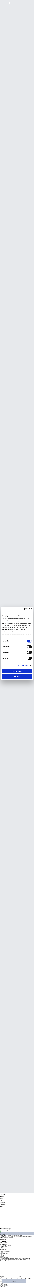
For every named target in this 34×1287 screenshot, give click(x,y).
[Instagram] (1, 1242)
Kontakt (1, 1252)
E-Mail (20, 1276)
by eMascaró (2, 1286)
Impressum (2, 1256)
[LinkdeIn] (5, 1242)
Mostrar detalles (23, 665)
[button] (6, 4)
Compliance (2, 1255)
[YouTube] (7, 1242)
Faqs (1, 1254)
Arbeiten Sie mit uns (4, 1253)
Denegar (17, 676)
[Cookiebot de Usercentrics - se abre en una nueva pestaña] (24, 609)
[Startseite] (3, 4)
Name (1, 1276)
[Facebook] (3, 1242)
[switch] (29, 646)
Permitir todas (17, 671)
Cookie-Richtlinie (3, 1284)
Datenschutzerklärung (4, 1257)
